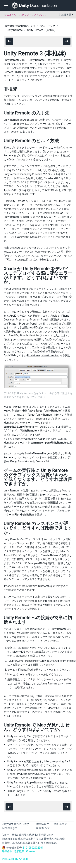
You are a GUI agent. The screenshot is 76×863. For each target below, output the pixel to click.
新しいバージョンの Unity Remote (49, 99)
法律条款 (7, 851)
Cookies (30, 851)
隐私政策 (19, 851)
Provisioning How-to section (43, 355)
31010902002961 (33, 847)
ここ (50, 147)
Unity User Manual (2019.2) (19, 25)
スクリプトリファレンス (32, 14)
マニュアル (10, 14)
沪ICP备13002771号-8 (15, 859)
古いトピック (47, 25)
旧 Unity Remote (13, 29)
